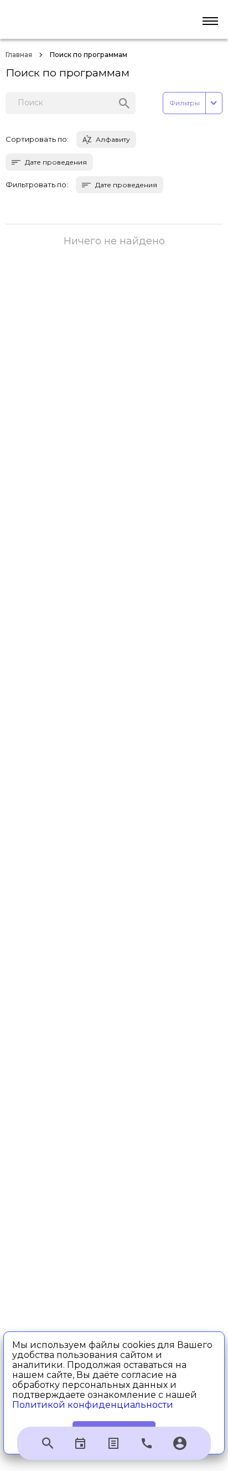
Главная (19, 54)
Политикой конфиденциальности (92, 1405)
